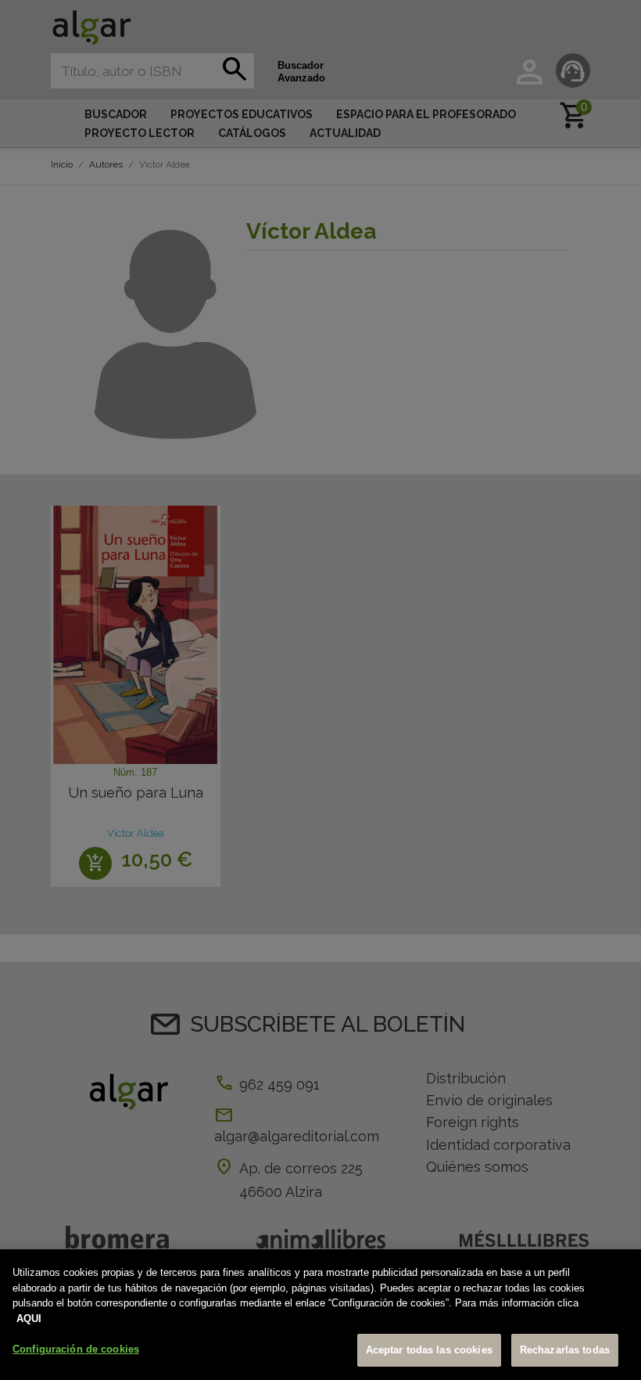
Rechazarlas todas (565, 1350)
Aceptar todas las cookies (429, 1350)
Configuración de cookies (76, 1349)
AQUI (28, 1318)
